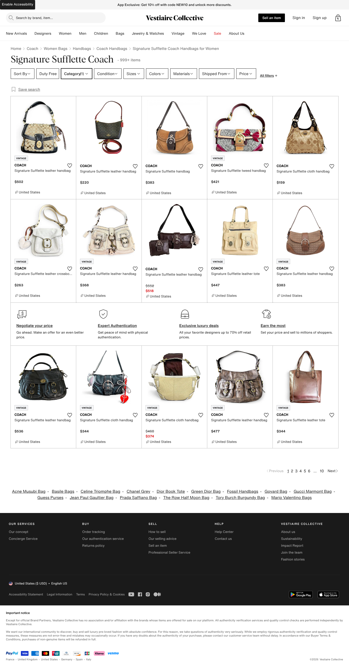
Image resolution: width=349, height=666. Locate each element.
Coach (32, 48)
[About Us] (248, 33)
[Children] (112, 33)
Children (101, 33)
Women (65, 33)
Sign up (320, 17)
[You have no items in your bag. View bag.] (338, 17)
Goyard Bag (275, 491)
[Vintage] (188, 33)
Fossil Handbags (242, 491)
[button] (338, 17)
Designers (42, 33)
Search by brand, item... (34, 17)
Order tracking (93, 531)
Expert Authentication (117, 325)
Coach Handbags (111, 48)
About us (288, 531)
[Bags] (128, 33)
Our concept (18, 531)
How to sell (156, 531)
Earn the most (273, 325)
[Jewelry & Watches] (168, 33)
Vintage (177, 33)
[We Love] (210, 33)
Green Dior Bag (206, 491)
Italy (88, 659)
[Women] (75, 33)
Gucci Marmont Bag (313, 491)
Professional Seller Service (169, 552)
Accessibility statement (26, 594)
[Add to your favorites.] (69, 165)
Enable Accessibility (17, 4)
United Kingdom (28, 659)
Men (82, 33)
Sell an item (271, 17)
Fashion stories (293, 559)
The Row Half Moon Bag (186, 498)
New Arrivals (16, 33)
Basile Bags (63, 491)
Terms (80, 594)
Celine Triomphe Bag (100, 491)
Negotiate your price (34, 325)
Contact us (223, 538)
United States (49, 659)
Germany (66, 659)
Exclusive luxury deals (199, 325)
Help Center (224, 531)
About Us (236, 33)
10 (322, 471)
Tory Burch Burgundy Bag (240, 498)
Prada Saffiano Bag (138, 498)
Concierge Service (23, 538)
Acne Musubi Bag (29, 491)
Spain (79, 659)
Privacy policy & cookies (107, 594)
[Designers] (55, 33)
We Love (199, 33)
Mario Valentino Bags (291, 498)
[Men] (90, 33)
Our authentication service (103, 538)
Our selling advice (162, 538)
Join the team (291, 552)
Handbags (82, 48)
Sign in (298, 17)
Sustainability (291, 538)
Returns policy (93, 545)
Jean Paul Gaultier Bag (91, 498)
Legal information (59, 594)
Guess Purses (50, 498)
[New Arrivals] (31, 33)
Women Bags (55, 48)
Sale (217, 33)
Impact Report (292, 545)
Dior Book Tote (171, 491)
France (10, 659)
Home (16, 48)
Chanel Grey (138, 491)
